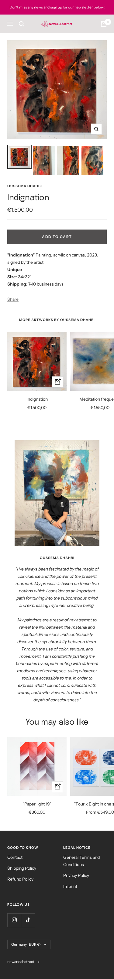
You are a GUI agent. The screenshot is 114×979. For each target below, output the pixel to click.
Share (13, 299)
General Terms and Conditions (81, 861)
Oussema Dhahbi (24, 186)
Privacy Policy (76, 875)
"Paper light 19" (37, 804)
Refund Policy (20, 879)
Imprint (70, 886)
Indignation (37, 399)
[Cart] (104, 24)
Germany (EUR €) (26, 944)
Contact (14, 857)
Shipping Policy (21, 868)
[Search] (21, 24)
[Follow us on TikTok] (28, 920)
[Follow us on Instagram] (14, 920)
